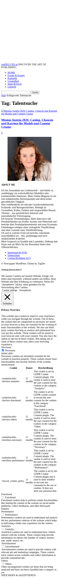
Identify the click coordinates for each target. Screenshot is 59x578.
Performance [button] (7, 511)
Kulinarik (12, 78)
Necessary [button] (6, 347)
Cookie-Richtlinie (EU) (19, 258)
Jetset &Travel (15, 84)
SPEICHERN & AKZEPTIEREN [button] (18, 575)
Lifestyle (12, 86)
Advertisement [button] (8, 543)
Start (3, 95)
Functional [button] (6, 494)
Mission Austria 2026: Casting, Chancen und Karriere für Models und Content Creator (27, 123)
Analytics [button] (6, 526)
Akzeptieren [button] (25, 290)
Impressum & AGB (17, 252)
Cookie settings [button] (9, 290)
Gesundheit (13, 81)
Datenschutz (14, 255)
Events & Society (16, 75)
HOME (11, 72)
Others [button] (4, 560)
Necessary (10, 350)
